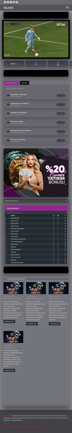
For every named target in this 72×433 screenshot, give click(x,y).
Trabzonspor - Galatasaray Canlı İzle (12, 298)
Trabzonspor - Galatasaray (9, 346)
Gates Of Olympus (38, 426)
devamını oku (9, 321)
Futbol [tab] (25, 83)
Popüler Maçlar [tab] (11, 83)
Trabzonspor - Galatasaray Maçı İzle (34, 298)
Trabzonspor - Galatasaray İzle (55, 298)
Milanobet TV (8, 415)
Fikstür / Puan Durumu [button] (11, 201)
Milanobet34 (8, 426)
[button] (33, 66)
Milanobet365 (17, 426)
